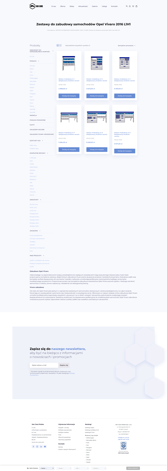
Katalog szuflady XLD (92, 430)
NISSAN (32, 170)
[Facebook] (33, 446)
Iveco (31, 103)
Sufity (32, 125)
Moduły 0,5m (34, 213)
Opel (31, 90)
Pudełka (32, 241)
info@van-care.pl (123, 437)
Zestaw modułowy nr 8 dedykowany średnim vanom (96, 133)
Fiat (31, 72)
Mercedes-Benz (91, 440)
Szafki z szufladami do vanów (39, 260)
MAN (31, 186)
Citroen (32, 66)
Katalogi (88, 424)
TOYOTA (32, 192)
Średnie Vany (34, 148)
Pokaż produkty (133, 468)
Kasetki (32, 245)
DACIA (32, 195)
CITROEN (33, 158)
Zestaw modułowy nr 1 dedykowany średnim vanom (69, 80)
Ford (31, 75)
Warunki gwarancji (64, 437)
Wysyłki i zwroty (63, 427)
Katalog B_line (89, 432)
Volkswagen (34, 78)
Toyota (32, 100)
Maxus (32, 106)
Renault (32, 84)
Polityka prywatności (65, 430)
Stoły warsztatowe (36, 235)
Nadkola (33, 115)
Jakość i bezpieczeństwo (40, 437)
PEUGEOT (33, 176)
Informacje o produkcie (39, 430)
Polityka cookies (63, 432)
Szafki (32, 266)
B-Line (32, 56)
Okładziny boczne (37, 129)
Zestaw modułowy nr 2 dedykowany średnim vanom (96, 80)
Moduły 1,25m (34, 223)
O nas (53, 6)
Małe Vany (33, 145)
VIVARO (86, 30)
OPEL (81, 30)
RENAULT (33, 179)
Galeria (95, 6)
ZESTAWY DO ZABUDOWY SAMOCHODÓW (67, 30)
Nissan (32, 87)
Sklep (72, 6)
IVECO (32, 189)
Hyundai (32, 109)
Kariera (60, 447)
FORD (32, 164)
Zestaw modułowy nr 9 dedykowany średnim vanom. (122, 134)
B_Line (34, 432)
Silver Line (33, 207)
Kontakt (114, 6)
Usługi (104, 6)
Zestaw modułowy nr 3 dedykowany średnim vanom (124, 80)
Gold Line (33, 210)
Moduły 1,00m (34, 220)
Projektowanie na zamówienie (41, 435)
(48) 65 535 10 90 (123, 439)
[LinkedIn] (41, 446)
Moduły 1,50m (34, 226)
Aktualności (83, 6)
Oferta (62, 6)
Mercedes (33, 81)
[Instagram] (37, 446)
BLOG (33, 439)
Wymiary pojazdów (64, 439)
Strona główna (51, 30)
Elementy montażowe (37, 248)
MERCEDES (34, 167)
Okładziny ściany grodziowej (42, 134)
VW (31, 182)
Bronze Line (34, 204)
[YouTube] (45, 446)
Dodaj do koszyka (69, 96)
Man (31, 97)
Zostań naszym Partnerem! (67, 449)
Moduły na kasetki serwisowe (39, 263)
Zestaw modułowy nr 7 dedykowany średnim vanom (69, 133)
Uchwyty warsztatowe (37, 238)
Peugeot (33, 93)
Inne (31, 251)
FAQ (59, 435)
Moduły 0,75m (34, 217)
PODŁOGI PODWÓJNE (37, 120)
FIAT (31, 161)
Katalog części (89, 427)
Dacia (32, 69)
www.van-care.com (38, 442)
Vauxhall (32, 112)
